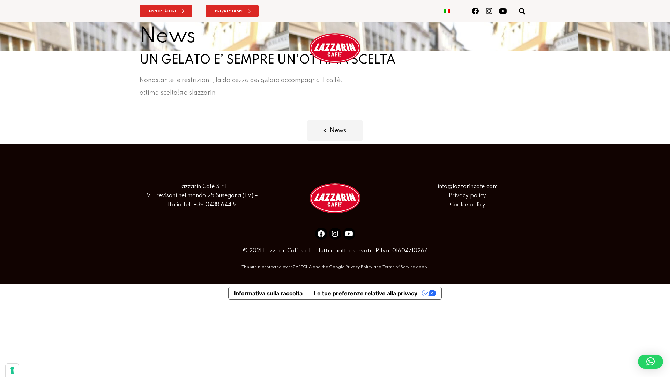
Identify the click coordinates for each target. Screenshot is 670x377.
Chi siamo (312, 78)
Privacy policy (467, 196)
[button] (522, 11)
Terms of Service (398, 267)
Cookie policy (467, 205)
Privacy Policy (358, 267)
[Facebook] (475, 11)
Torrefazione (256, 78)
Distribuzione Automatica (387, 78)
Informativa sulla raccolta (268, 293)
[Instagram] (489, 11)
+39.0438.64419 (215, 205)
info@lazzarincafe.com (468, 187)
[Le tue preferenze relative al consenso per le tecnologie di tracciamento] (12, 370)
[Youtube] (503, 11)
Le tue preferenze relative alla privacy (365, 293)
